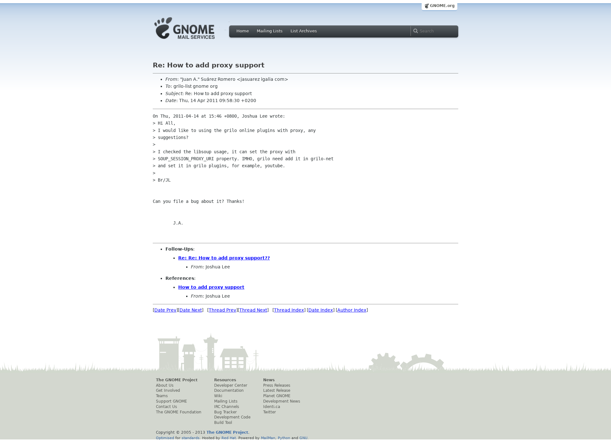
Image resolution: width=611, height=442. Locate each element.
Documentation (229, 390)
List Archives (304, 31)
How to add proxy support (211, 287)
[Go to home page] (194, 41)
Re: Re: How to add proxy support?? (224, 257)
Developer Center (230, 385)
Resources (225, 380)
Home (242, 31)
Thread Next (253, 310)
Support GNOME (171, 401)
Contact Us (166, 406)
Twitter (269, 412)
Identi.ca (271, 406)
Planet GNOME (277, 396)
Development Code (232, 417)
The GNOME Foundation (178, 412)
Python (284, 438)
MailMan (268, 438)
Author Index (351, 310)
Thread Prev (222, 310)
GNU (303, 438)
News (269, 380)
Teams (162, 396)
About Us (164, 385)
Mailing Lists (270, 31)
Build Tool (223, 422)
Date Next (190, 310)
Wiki (218, 396)
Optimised (165, 438)
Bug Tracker (225, 412)
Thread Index (289, 310)
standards (191, 438)
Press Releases (276, 385)
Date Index (320, 310)
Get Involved (168, 390)
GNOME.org (442, 5)
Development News (281, 401)
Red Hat (228, 438)
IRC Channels (226, 406)
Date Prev (165, 310)
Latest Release (276, 390)
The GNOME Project (177, 380)
